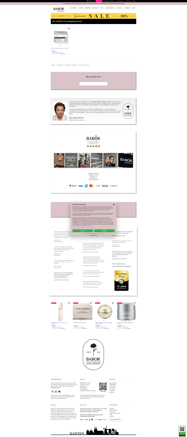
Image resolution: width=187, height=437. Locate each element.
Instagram (95, 104)
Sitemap (112, 408)
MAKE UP (119, 8)
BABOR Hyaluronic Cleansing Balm (79, 322)
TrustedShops (105, 104)
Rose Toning (90, 410)
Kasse (134, 1)
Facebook (86, 104)
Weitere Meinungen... (56, 387)
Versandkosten (62, 53)
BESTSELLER (95, 8)
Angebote (112, 392)
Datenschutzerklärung (115, 413)
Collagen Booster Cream (85, 408)
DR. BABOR (74, 65)
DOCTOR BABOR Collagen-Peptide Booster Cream (125, 323)
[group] (60, 37)
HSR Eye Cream (96, 408)
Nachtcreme (113, 387)
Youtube (91, 104)
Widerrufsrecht (113, 410)
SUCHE (133, 8)
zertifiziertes (53, 413)
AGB (111, 414)
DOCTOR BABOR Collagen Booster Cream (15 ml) (60, 49)
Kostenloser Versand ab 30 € (109, 1)
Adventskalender (98, 410)
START (53, 65)
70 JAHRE (80, 8)
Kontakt (112, 416)
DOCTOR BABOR (67, 65)
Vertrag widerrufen (115, 419)
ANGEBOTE (127, 8)
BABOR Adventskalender (93, 414)
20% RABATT (73, 8)
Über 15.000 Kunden (120, 1)
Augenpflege (113, 384)
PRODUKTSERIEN (109, 8)
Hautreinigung (113, 383)
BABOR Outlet (91, 416)
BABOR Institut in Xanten (62, 413)
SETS (102, 8)
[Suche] (94, 1)
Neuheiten (112, 390)
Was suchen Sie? (93, 76)
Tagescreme (113, 386)
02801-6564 (129, 1)
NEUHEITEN (87, 8)
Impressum (112, 411)
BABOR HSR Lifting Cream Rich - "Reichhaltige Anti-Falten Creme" (103, 323)
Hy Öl (102, 408)
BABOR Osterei (83, 414)
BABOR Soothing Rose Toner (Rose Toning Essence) (59, 323)
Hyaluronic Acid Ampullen (86, 411)
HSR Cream (95, 411)
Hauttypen (112, 389)
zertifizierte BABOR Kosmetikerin (99, 101)
